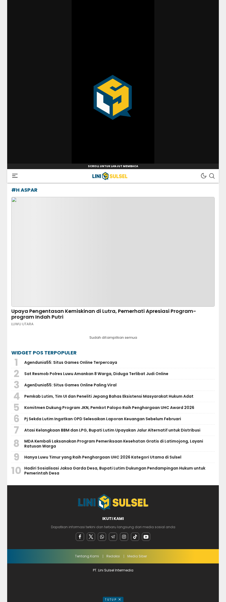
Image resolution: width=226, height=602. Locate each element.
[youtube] (146, 537)
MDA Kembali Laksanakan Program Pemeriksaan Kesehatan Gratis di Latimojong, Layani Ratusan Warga (113, 443)
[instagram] (124, 537)
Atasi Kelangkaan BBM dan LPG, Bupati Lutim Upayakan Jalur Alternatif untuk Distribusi (112, 430)
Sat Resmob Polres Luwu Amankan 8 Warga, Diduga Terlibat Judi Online (96, 373)
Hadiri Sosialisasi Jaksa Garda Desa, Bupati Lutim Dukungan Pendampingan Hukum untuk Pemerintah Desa (114, 470)
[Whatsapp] (102, 537)
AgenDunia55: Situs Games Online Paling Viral (70, 385)
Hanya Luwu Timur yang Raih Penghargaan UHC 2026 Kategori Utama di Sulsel (102, 457)
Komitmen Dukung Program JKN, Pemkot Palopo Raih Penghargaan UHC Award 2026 (109, 407)
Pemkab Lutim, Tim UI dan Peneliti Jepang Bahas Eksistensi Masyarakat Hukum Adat (108, 396)
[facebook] (80, 537)
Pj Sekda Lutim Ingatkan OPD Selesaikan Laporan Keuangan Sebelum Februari (102, 419)
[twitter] (91, 537)
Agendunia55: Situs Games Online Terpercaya (70, 362)
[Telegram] (113, 537)
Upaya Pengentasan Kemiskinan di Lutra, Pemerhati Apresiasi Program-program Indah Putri (103, 314)
